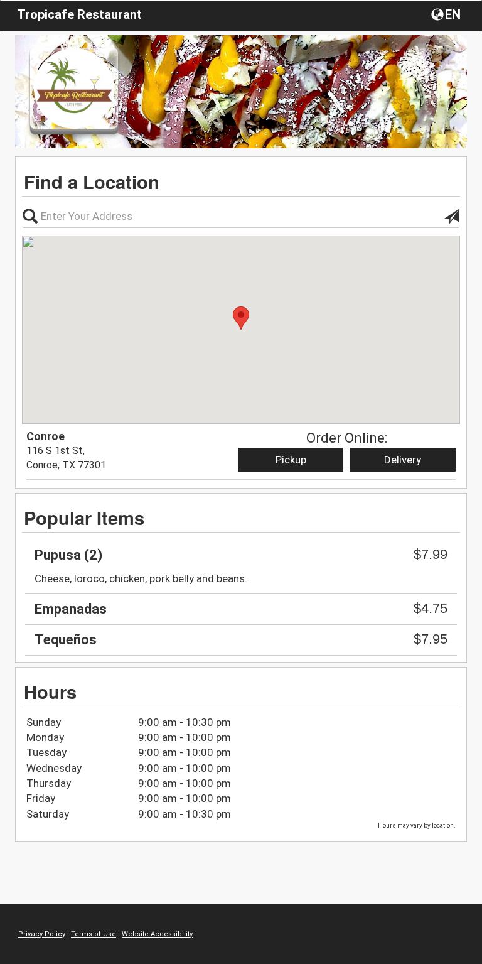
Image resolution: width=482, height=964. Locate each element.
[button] (447, 14)
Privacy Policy (41, 934)
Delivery (402, 459)
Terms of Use (93, 934)
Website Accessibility (157, 934)
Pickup (291, 459)
